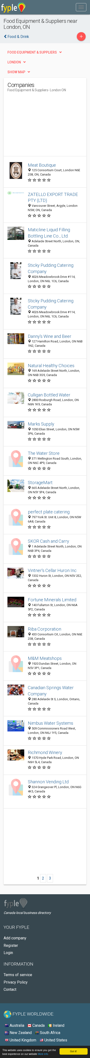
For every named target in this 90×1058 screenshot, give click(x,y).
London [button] (14, 62)
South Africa (49, 1032)
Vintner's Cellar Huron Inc (52, 570)
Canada (38, 1025)
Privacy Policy (16, 982)
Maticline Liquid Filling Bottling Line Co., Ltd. (49, 232)
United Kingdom (22, 1040)
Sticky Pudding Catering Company (50, 268)
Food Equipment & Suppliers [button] (32, 52)
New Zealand (20, 1032)
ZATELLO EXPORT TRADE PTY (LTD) (53, 197)
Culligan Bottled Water (49, 394)
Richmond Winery (45, 752)
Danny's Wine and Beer (49, 336)
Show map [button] (16, 72)
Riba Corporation (44, 629)
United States (55, 1040)
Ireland (58, 1025)
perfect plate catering (49, 511)
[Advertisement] (43, 126)
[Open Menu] (81, 7)
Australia (16, 1025)
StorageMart (40, 482)
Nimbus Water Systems (50, 723)
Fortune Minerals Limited (52, 599)
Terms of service (18, 975)
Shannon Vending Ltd (48, 781)
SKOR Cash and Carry (48, 541)
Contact (10, 989)
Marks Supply (41, 423)
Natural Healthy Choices (51, 365)
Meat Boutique (42, 165)
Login (8, 952)
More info (43, 1054)
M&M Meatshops (45, 658)
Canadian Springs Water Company (51, 690)
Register (11, 945)
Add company (15, 938)
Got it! (73, 1051)
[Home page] (13, 7)
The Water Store (44, 453)
